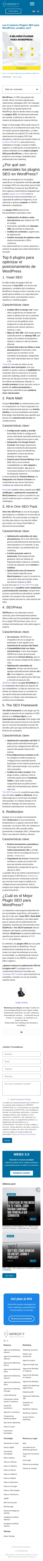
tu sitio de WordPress (11, 142)
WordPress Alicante (30, 1413)
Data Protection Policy (20, 1099)
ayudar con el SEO (17, 194)
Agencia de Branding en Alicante (30, 1376)
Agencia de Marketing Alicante (12, 1351)
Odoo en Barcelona (11, 1482)
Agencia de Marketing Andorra (12, 1377)
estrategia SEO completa (13, 974)
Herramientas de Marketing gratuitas (30, 1448)
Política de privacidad (30, 1464)
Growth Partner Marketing (28, 1418)
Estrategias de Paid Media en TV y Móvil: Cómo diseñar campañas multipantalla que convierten (20, 1227)
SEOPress (6, 683)
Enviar (7, 1140)
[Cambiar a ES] (33, 11)
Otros (4, 73)
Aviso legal (27, 1460)
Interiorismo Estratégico (8, 1432)
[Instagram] (7, 1341)
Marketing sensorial (30, 1350)
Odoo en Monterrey (11, 1494)
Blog (24, 1443)
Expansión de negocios (28, 1404)
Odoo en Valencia (10, 1466)
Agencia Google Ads (30, 1364)
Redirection (33, 876)
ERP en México (9, 1458)
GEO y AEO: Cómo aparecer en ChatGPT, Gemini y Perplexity (21, 1269)
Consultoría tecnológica (8, 1452)
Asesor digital (9, 1447)
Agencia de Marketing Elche (12, 1370)
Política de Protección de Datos (23, 1134)
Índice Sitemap (9, 1536)
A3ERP (6, 1498)
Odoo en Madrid (10, 1478)
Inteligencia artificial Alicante (11, 1525)
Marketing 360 (28, 1392)
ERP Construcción (10, 1502)
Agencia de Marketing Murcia (12, 1364)
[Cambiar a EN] (38, 11)
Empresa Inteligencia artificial (11, 1512)
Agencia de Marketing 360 (31, 1397)
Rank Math (7, 490)
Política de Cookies (30, 1468)
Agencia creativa (29, 1360)
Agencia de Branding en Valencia (30, 1370)
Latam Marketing (10, 1395)
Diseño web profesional (27, 1355)
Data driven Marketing (12, 1423)
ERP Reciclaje (8, 1507)
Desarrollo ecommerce (8, 1407)
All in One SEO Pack (26, 585)
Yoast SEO (7, 364)
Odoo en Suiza (9, 1427)
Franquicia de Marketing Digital (10, 1417)
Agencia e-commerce (12, 1412)
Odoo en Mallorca (10, 1474)
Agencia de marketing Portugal (12, 1390)
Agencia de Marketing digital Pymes (31, 1387)
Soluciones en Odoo (11, 1443)
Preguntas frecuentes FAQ (31, 1455)
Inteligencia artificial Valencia (11, 1518)
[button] (37, 89)
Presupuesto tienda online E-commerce (11, 1400)
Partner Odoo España (12, 1490)
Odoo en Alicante (10, 1462)
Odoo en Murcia (10, 1470)
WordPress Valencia (30, 1409)
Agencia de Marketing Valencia (12, 1357)
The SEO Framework (11, 792)
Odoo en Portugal (10, 1486)
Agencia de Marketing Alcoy (12, 1383)
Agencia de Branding (30, 1381)
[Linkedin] (21, 1032)
